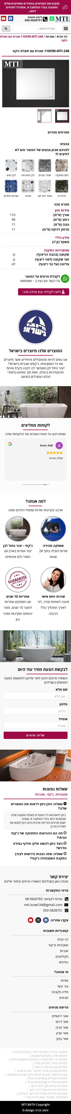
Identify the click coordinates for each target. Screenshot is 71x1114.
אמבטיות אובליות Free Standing (47, 1078)
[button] (65, 28)
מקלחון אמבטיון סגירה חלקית (50, 1071)
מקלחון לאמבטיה (41, 1056)
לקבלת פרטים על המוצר (42, 276)
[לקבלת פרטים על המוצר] (65, 279)
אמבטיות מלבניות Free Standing (47, 1082)
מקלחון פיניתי (22, 1052)
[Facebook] (10, 18)
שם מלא (62, 689)
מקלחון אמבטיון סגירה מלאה (50, 1067)
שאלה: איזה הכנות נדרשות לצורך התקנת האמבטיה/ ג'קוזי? (41, 856)
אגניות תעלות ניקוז (39, 1075)
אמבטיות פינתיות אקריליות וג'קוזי (48, 1090)
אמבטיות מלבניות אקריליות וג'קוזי (48, 1093)
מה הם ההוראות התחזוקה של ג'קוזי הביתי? (39, 835)
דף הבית (62, 36)
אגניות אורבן (24, 1071)
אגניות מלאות (59, 1075)
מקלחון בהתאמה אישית (24, 1059)
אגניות (50, 36)
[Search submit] (6, 28)
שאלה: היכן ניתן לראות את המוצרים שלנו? (39, 806)
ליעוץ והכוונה (34, 17)
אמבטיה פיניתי (58, 1052)
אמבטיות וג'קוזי (35, 1097)
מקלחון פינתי (59, 1063)
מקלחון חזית (60, 1056)
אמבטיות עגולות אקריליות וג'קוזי (49, 1086)
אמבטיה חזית (40, 1052)
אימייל (63, 719)
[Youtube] (3, 18)
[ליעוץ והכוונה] (45, 19)
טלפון (64, 704)
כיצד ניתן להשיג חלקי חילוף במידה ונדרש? (40, 845)
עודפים (22, 1093)
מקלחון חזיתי (42, 1063)
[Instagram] (38, 920)
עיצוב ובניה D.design (35, 1110)
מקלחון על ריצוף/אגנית (53, 1059)
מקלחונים (61, 1097)
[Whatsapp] (52, 18)
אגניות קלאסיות (17, 1075)
